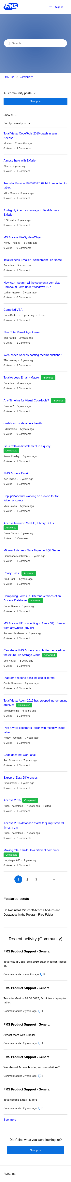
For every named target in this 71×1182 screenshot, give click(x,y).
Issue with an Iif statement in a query (27, 446)
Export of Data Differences (21, 777)
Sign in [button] (59, 6)
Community (26, 76)
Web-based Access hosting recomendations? (33, 355)
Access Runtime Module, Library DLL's (29, 523)
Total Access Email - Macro (21, 377)
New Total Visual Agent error (22, 332)
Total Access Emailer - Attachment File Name (33, 259)
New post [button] (35, 101)
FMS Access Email (16, 473)
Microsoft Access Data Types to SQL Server (32, 550)
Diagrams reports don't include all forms (29, 677)
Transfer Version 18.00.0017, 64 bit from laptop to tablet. (35, 1000)
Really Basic (12, 573)
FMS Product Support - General (27, 951)
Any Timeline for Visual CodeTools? (26, 400)
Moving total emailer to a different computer (31, 850)
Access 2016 (12, 800)
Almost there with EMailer (20, 160)
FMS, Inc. (9, 76)
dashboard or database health (23, 423)
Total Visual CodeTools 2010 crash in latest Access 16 (35, 963)
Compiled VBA (13, 309)
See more (10, 1119)
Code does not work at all (20, 754)
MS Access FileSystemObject (23, 237)
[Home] (11, 9)
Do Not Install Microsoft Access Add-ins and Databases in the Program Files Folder (32, 912)
